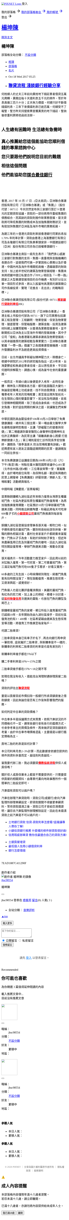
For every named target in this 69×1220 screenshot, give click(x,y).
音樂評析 (29, 910)
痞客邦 (27, 900)
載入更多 (7, 923)
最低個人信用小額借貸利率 (25, 846)
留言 (35, 900)
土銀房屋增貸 (16, 842)
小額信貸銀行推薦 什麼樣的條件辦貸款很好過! (37, 830)
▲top (4, 916)
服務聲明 (38, 1170)
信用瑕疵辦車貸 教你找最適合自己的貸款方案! (37, 834)
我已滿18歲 (9, 1213)
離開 (20, 1213)
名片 (11, 70)
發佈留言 (7, 945)
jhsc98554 (7, 880)
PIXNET (17, 1167)
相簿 (11, 61)
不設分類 (30, 54)
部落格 (12, 66)
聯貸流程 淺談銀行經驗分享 (34, 85)
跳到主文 (7, 37)
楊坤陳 (9, 27)
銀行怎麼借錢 (16, 850)
